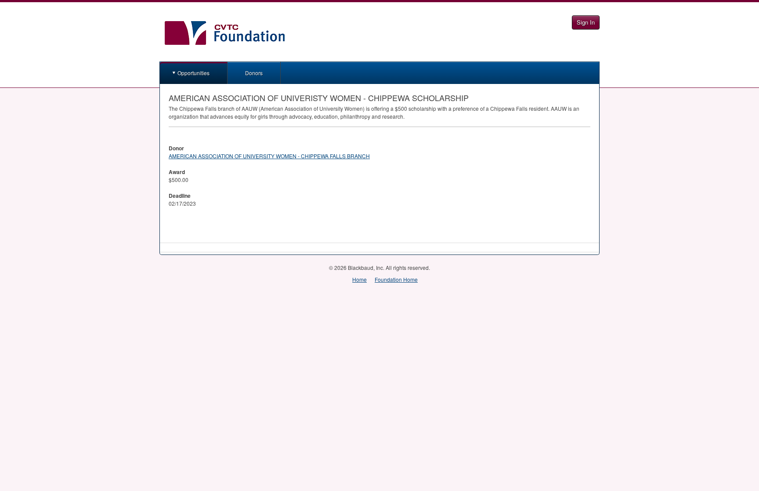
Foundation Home (396, 279)
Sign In (586, 22)
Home (359, 279)
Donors (254, 72)
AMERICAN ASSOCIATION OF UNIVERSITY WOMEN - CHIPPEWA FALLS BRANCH (269, 156)
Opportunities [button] (193, 72)
